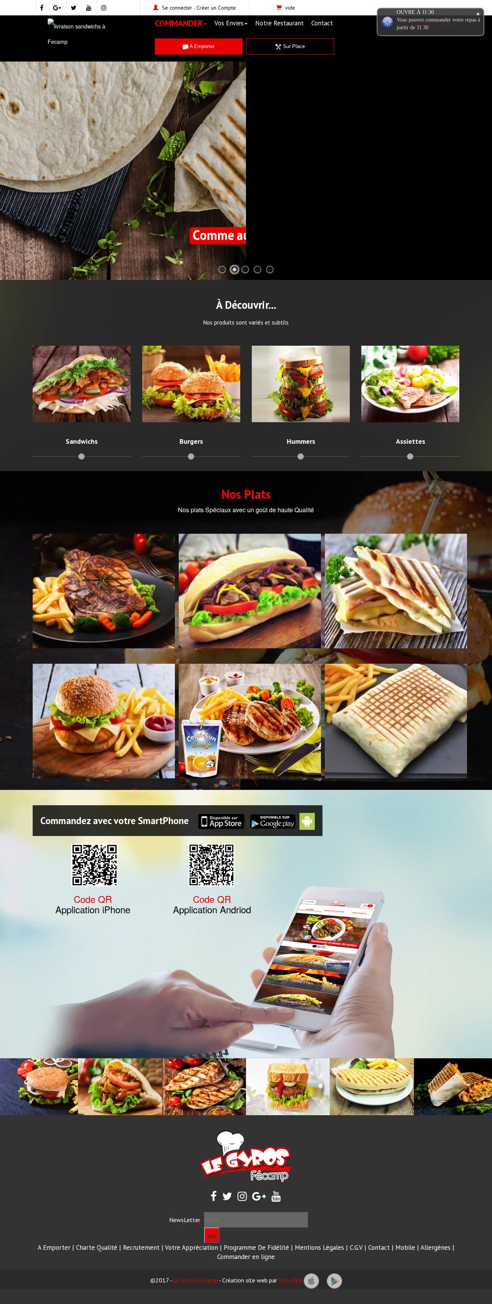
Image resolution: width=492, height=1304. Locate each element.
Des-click (290, 1280)
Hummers (301, 441)
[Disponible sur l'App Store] (311, 1280)
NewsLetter (184, 1220)
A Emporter (201, 46)
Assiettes (410, 441)
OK (212, 1236)
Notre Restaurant (279, 23)
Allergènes (435, 1247)
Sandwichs (82, 441)
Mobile (405, 1247)
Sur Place (293, 46)
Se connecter (177, 7)
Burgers (191, 441)
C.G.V (356, 1247)
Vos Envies (229, 23)
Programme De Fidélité (256, 1247)
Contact (322, 23)
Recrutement (141, 1247)
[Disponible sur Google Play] (334, 1280)
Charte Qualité (96, 1247)
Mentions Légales (319, 1247)
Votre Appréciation (191, 1247)
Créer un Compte (216, 7)
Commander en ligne (246, 1256)
